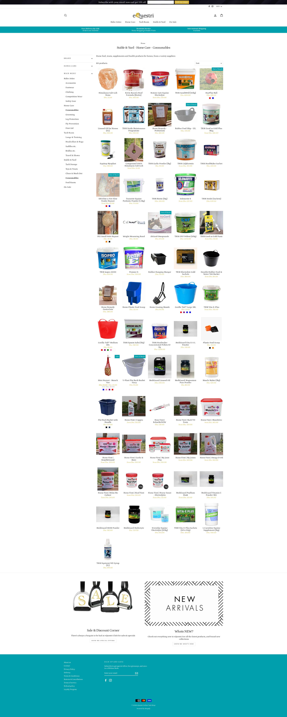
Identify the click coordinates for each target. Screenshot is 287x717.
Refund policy (69, 686)
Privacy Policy (69, 669)
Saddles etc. (71, 146)
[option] (90, 30)
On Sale (172, 22)
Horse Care (130, 22)
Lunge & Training (74, 137)
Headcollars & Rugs (74, 142)
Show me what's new (184, 644)
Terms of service (70, 683)
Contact (67, 666)
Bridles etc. (70, 151)
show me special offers (103, 640)
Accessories (71, 83)
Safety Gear (71, 101)
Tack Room (144, 22)
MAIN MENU (70, 73)
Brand (67, 58)
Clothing (70, 92)
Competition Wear (74, 96)
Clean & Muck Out (74, 173)
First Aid (69, 128)
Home (143, 43)
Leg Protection (72, 119)
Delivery (67, 673)
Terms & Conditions (71, 676)
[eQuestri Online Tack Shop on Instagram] (110, 680)
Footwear (70, 87)
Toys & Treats (72, 169)
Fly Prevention (72, 124)
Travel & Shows (73, 155)
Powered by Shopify (143, 708)
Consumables (72, 110)
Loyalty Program (70, 689)
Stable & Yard (159, 22)
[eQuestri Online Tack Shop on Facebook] (105, 680)
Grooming (70, 115)
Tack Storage (71, 164)
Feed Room (71, 182)
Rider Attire (116, 22)
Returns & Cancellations (73, 679)
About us (67, 662)
